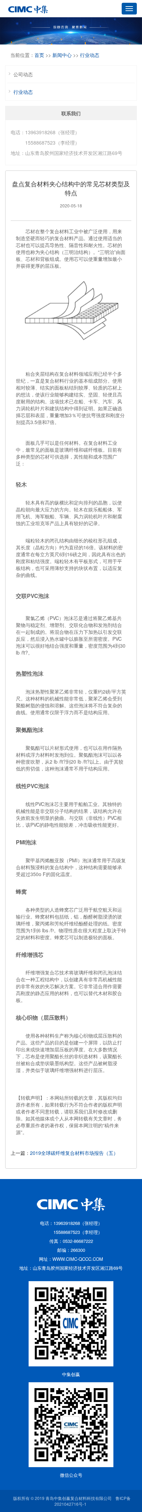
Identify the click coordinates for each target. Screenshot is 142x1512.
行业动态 (89, 54)
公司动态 (23, 74)
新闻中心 (62, 54)
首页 (39, 54)
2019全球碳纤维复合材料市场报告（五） (74, 1152)
